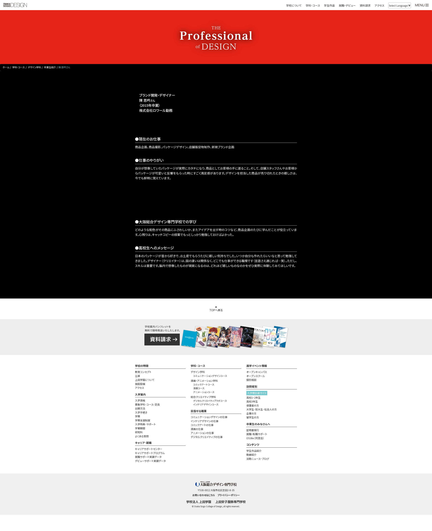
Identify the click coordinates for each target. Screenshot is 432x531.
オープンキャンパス (256, 372)
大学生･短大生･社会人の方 (261, 409)
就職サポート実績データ (148, 457)
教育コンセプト (143, 372)
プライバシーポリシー (229, 495)
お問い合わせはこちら (203, 495)
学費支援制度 (142, 420)
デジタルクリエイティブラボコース (210, 400)
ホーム (6, 67)
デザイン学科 (34, 67)
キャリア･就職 (143, 443)
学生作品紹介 (254, 450)
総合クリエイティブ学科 (203, 397)
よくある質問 (142, 436)
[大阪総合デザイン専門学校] (15, 5)
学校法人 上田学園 (198, 501)
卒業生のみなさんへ (258, 424)
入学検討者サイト (256, 393)
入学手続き (141, 412)
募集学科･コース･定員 (147, 404)
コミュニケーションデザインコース (210, 376)
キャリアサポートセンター (148, 449)
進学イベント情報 (256, 366)
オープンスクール (255, 376)
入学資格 (140, 400)
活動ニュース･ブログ (257, 458)
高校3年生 (252, 401)
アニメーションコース (203, 392)
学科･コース (18, 67)
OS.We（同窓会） (255, 438)
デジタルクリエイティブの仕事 (207, 437)
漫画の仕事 (197, 429)
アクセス (379, 5)
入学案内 (140, 394)
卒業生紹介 (50, 67)
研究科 (139, 432)
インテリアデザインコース (206, 404)
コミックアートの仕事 (202, 425)
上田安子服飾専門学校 (230, 501)
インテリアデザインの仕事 (204, 421)
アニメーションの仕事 (202, 433)
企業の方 (251, 413)
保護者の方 (252, 405)
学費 (137, 416)
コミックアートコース (203, 384)
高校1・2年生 (253, 397)
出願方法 (140, 408)
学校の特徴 (141, 366)
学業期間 (140, 428)
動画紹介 (251, 454)
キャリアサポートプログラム (150, 453)
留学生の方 (252, 417)
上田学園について (145, 380)
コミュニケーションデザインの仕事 (209, 417)
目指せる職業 (199, 411)
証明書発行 (252, 430)
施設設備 (140, 384)
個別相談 (251, 380)
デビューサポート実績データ (150, 461)
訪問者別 (251, 386)
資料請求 (365, 5)
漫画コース (199, 388)
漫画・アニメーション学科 (204, 380)
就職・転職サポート (256, 434)
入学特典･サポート (145, 424)
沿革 (137, 376)
